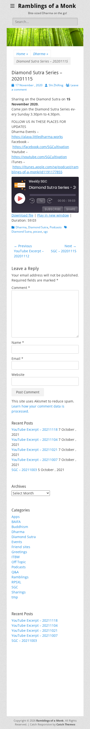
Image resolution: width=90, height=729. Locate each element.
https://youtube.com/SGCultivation (39, 157)
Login (16, 662)
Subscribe (53, 209)
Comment (21, 287)
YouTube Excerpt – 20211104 (35, 439)
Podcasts (56, 227)
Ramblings (20, 577)
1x (40, 201)
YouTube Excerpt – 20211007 (35, 459)
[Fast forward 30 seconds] (50, 200)
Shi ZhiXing (56, 85)
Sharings (19, 592)
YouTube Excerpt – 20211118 (35, 429)
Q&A (15, 572)
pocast (37, 232)
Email (17, 358)
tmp (15, 597)
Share (70, 209)
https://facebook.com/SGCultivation (40, 146)
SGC (15, 587)
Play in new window (53, 215)
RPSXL (16, 582)
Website (18, 374)
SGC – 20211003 (24, 469)
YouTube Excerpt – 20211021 (35, 449)
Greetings (19, 552)
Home (22, 54)
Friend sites (21, 547)
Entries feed (21, 667)
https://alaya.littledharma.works (37, 136)
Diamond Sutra (38, 227)
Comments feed (24, 672)
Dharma (40, 54)
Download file (22, 215)
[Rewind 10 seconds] (32, 200)
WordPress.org (23, 677)
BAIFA (16, 521)
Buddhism (20, 526)
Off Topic (19, 562)
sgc (45, 232)
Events (17, 542)
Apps (16, 516)
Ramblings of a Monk (47, 6)
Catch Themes (65, 724)
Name (18, 342)
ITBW (16, 557)
